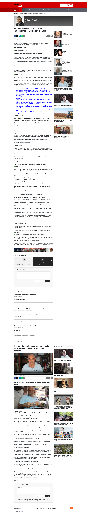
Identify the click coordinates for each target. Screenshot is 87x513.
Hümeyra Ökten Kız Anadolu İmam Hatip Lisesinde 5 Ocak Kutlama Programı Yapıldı (34, 102)
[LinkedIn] (20, 36)
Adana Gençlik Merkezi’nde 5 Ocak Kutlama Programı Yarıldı (29, 103)
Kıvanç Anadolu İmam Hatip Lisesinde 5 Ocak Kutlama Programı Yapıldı (31, 105)
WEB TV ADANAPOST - (21, 94)
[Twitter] (17, 36)
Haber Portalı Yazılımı (19, 511)
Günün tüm (69, 9)
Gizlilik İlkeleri (49, 508)
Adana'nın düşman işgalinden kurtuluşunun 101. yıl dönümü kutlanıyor (31, 90)
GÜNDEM (28, 4)
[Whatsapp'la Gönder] (22, 36)
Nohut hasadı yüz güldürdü (31, 9)
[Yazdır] (24, 36)
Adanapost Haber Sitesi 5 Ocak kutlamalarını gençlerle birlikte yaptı (31, 113)
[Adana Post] (19, 4)
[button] (47, 36)
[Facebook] (15, 36)
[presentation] (17, 9)
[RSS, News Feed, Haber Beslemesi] (71, 508)
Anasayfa (17, 13)
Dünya (37, 4)
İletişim (44, 508)
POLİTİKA (41, 4)
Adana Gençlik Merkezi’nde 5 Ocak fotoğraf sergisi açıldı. (28, 111)
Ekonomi (33, 4)
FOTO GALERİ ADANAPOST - (22, 97)
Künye (41, 508)
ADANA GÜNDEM (47, 4)
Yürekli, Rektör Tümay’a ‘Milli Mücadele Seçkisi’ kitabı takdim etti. (30, 88)
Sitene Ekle (54, 508)
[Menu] (61, 5)
